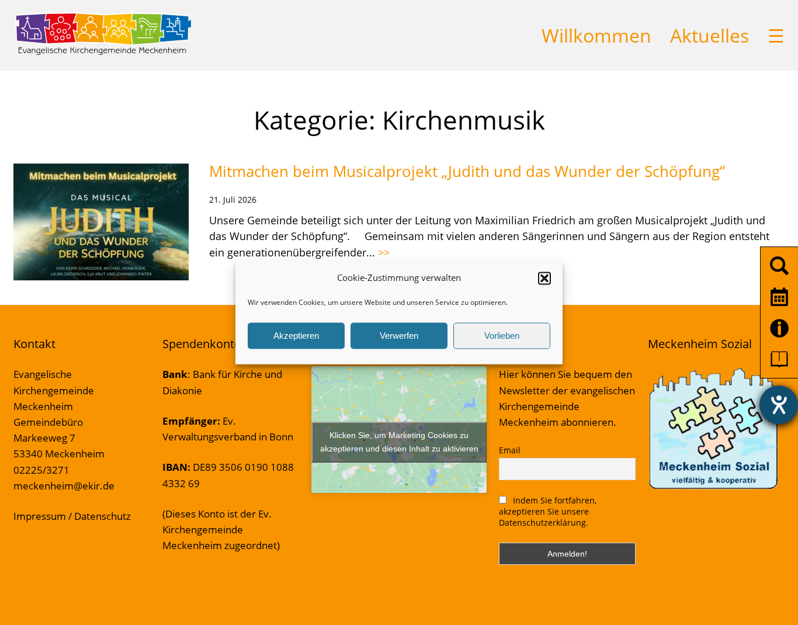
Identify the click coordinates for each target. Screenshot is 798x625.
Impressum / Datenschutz (72, 516)
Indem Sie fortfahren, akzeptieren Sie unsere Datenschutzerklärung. (547, 511)
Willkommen (596, 35)
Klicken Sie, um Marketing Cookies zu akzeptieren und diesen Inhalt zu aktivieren (399, 441)
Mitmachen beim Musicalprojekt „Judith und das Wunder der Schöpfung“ (467, 171)
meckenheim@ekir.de (64, 485)
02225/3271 (41, 470)
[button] (544, 278)
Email (510, 450)
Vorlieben (501, 336)
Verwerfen (399, 336)
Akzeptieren (296, 336)
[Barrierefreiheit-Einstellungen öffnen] (778, 405)
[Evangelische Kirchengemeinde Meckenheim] (103, 53)
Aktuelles (709, 35)
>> (384, 252)
